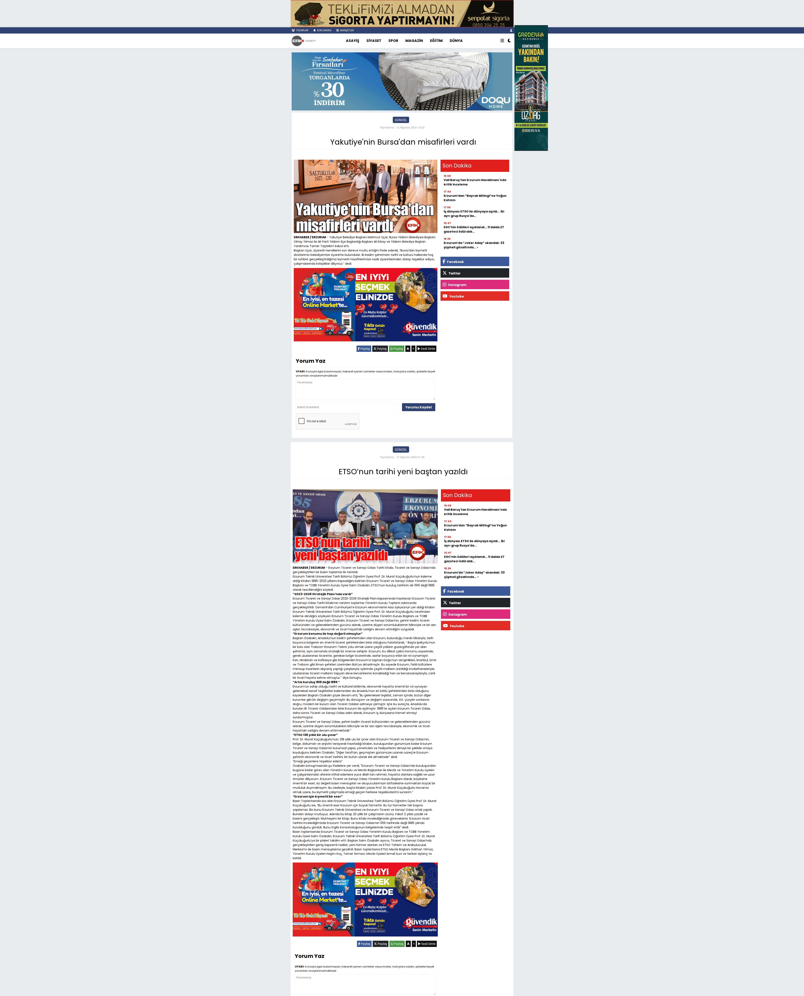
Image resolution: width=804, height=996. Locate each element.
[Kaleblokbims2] (531, 87)
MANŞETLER (346, 30)
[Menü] (502, 41)
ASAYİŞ (352, 40)
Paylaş (365, 349)
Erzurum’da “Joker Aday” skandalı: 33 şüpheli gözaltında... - (474, 245)
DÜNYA (456, 40)
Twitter (454, 273)
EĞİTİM (436, 40)
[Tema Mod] (509, 41)
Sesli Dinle (427, 349)
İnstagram (456, 285)
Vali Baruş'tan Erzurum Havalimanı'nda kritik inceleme (475, 182)
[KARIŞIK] (365, 305)
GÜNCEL (401, 120)
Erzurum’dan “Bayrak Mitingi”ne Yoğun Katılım (475, 198)
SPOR (393, 40)
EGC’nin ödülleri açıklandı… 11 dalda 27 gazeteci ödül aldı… (474, 229)
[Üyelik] (511, 30)
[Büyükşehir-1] (402, 81)
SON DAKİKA (323, 30)
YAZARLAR (301, 30)
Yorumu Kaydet (418, 407)
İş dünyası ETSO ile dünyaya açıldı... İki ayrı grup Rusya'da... (474, 213)
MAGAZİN (414, 40)
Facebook (455, 262)
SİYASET (373, 40)
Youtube (456, 296)
